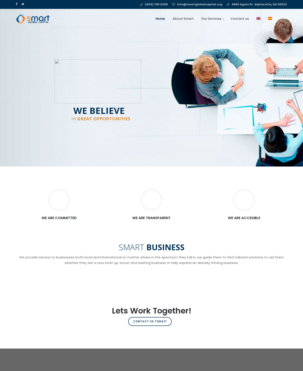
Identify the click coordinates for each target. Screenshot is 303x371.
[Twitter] (24, 4)
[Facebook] (17, 4)
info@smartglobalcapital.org (199, 4)
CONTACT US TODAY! (150, 321)
